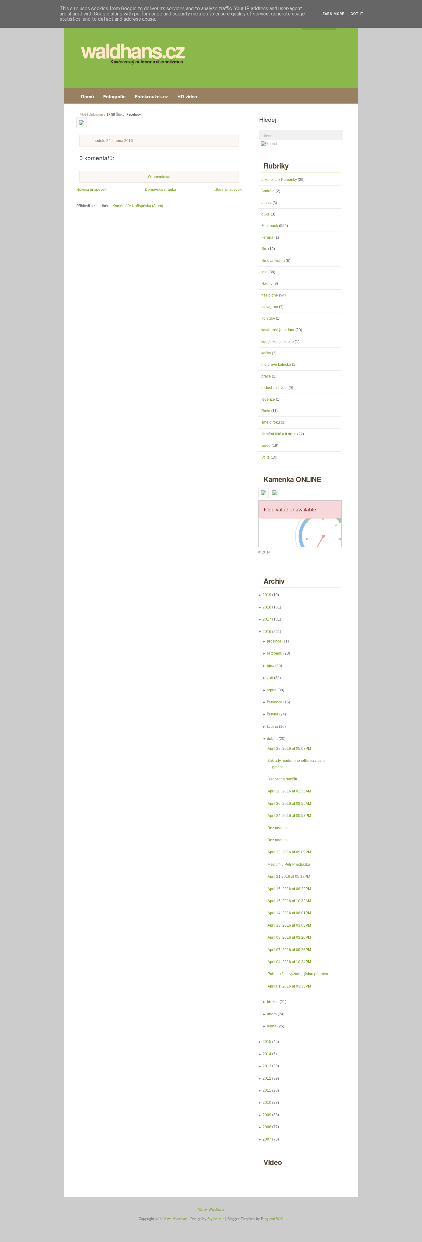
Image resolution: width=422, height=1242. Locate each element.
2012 (267, 1078)
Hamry (267, 283)
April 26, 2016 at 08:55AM (289, 803)
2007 (267, 1139)
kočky (266, 353)
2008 (267, 1127)
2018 (267, 607)
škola (266, 411)
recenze (268, 399)
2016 (267, 632)
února (272, 1014)
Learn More (332, 14)
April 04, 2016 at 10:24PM (289, 962)
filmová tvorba (273, 260)
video (266, 445)
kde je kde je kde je (278, 341)
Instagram (270, 307)
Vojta (266, 457)
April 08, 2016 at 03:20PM (289, 937)
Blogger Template (241, 1218)
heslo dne (270, 295)
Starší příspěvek (228, 189)
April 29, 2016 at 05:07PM (289, 748)
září (270, 678)
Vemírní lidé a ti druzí (279, 434)
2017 (267, 619)
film (264, 249)
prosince (274, 641)
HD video (187, 96)
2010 (267, 1102)
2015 (267, 1041)
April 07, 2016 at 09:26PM (289, 950)
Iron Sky (268, 318)
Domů (87, 96)
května (272, 726)
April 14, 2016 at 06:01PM (289, 913)
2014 (267, 1054)
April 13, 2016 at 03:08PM (289, 925)
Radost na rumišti (282, 779)
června (272, 714)
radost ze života (275, 388)
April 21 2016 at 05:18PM (289, 876)
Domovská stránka (160, 189)
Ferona (267, 237)
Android (268, 191)
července (274, 702)
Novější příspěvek (91, 189)
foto (264, 272)
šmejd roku (271, 422)
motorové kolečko (276, 364)
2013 (267, 1066)
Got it (357, 14)
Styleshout (215, 1218)
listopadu (274, 653)
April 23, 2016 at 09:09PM (289, 852)
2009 (267, 1115)
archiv (266, 203)
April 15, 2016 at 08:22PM (289, 889)
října (270, 666)
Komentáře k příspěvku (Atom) (137, 206)
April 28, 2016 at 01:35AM (289, 791)
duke (266, 214)
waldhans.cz (132, 50)
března (273, 1002)
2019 (267, 595)
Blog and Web (272, 1218)
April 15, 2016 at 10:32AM (289, 901)
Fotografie (114, 96)
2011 (267, 1090)
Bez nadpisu (278, 828)
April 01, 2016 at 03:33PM (289, 986)
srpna (271, 690)
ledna (271, 1026)
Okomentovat (159, 177)
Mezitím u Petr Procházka (289, 864)
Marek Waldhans (211, 1209)
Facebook (133, 114)
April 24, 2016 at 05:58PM (289, 815)
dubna (272, 738)
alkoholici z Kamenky (279, 179)
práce (266, 376)
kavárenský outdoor (278, 330)
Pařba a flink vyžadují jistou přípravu (298, 974)
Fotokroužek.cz (151, 96)
